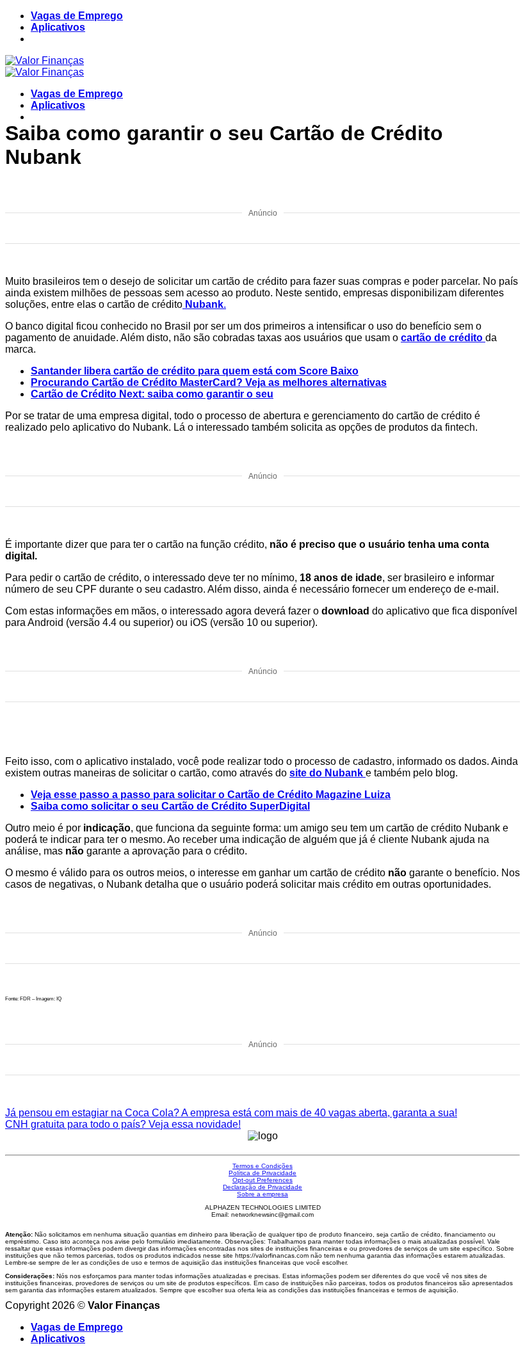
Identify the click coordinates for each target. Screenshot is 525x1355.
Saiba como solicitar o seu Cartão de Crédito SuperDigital (170, 806)
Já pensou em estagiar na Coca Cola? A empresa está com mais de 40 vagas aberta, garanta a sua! (231, 1112)
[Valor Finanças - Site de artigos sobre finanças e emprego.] (44, 66)
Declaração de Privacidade (262, 1187)
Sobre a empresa (262, 1194)
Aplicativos (58, 27)
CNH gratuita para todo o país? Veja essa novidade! (123, 1124)
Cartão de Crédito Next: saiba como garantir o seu (152, 394)
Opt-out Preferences (262, 1179)
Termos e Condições (262, 1165)
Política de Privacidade (262, 1172)
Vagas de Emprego (77, 15)
